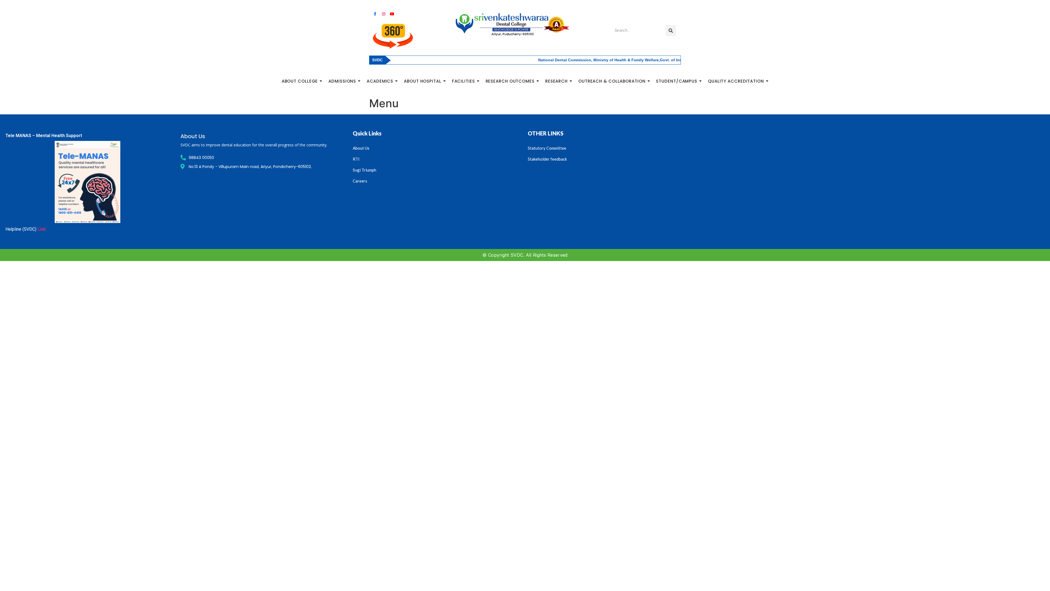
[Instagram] (383, 14)
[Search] (671, 30)
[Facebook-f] (375, 14)
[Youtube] (392, 14)
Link (41, 229)
